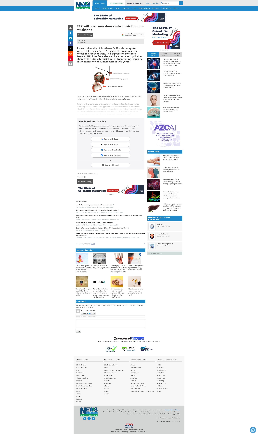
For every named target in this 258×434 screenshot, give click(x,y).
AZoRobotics (161, 375)
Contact (133, 381)
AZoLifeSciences (162, 388)
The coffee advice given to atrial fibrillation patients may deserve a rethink (83, 292)
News (78, 370)
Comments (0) (81, 177)
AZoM (159, 365)
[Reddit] (70, 53)
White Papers (80, 375)
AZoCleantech (161, 370)
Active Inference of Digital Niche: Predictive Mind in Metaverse (94, 222)
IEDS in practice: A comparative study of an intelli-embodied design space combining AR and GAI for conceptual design (109, 216)
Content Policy (135, 388)
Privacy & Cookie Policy (138, 386)
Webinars (107, 383)
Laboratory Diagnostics (165, 244)
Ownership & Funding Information (142, 391)
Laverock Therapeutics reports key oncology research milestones (135, 268)
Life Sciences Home (116, 3)
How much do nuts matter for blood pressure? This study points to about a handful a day (118, 293)
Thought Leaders (82, 378)
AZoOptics (160, 373)
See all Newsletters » (155, 253)
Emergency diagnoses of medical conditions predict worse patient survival (172, 157)
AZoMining (160, 381)
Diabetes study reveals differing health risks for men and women (171, 170)
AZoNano (160, 367)
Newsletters (135, 373)
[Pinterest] (70, 58)
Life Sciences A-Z (109, 373)
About (133, 365)
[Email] (70, 63)
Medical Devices (81, 388)
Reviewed (83, 43)
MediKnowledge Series (84, 383)
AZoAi (159, 391)
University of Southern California (104, 48)
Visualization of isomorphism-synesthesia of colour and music (94, 205)
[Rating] (70, 33)
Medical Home (100, 3)
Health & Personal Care (84, 386)
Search (133, 370)
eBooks (78, 394)
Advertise (134, 378)
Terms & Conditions (137, 383)
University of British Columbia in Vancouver (106, 99)
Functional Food (81, 367)
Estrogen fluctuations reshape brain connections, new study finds (172, 73)
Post (78, 331)
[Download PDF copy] (70, 27)
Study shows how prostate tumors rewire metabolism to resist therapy (172, 85)
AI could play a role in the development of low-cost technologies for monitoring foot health (119, 269)
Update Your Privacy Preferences (168, 418)
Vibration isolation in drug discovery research (101, 267)
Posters (78, 396)
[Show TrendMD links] (144, 243)
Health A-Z (79, 373)
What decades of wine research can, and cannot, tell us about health (135, 292)
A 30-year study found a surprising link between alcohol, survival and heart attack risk (84, 269)
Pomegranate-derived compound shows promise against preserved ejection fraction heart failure (172, 62)
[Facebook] (70, 43)
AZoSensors (161, 378)
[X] (70, 48)
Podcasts (79, 399)
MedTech (160, 224)
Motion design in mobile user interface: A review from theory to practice (96, 210)
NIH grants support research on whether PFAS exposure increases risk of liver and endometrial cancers (172, 207)
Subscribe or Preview (163, 226)
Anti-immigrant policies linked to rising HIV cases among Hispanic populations (172, 182)
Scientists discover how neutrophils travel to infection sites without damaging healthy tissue (171, 195)
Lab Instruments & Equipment (114, 370)
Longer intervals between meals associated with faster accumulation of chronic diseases (172, 98)
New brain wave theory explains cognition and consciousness (171, 110)
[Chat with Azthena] (253, 430)
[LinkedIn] (70, 38)
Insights (79, 381)
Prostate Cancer (162, 234)
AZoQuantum (161, 383)
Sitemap (133, 375)
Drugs (78, 391)
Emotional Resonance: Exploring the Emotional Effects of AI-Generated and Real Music (101, 228)
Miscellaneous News (90, 174)
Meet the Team (136, 367)
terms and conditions (172, 410)
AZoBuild (160, 386)
